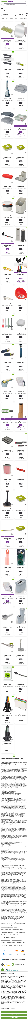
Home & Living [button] (5, 18)
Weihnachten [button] (23, 18)
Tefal (22, 917)
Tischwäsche (4, 932)
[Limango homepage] (4, 1)
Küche (24, 880)
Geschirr (11, 927)
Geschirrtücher (15, 929)
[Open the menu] (1, 4)
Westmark (3, 918)
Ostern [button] (16, 18)
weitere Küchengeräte (16, 940)
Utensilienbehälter (11, 942)
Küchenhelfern (9, 879)
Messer (2, 821)
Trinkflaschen (12, 794)
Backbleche (9, 814)
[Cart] (12, 36)
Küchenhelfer (22, 932)
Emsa (15, 918)
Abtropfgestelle (11, 937)
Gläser (15, 927)
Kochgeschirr (4, 937)
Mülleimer (14, 920)
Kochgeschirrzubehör (5, 940)
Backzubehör (22, 919)
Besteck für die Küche (6, 929)
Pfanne (11, 800)
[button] (7, 14)
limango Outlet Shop (21, 923)
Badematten (10, 932)
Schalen (2, 848)
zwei (5, 828)
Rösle (9, 918)
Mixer (14, 855)
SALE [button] (11, 18)
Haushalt (3, 942)
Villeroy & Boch (18, 917)
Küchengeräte (10, 851)
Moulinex (12, 918)
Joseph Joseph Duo (18, 945)
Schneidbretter (24, 768)
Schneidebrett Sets (20, 942)
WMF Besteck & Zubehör (6, 945)
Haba (6, 918)
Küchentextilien (4, 927)
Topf (16, 800)
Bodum (20, 918)
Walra (16, 932)
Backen (21, 929)
